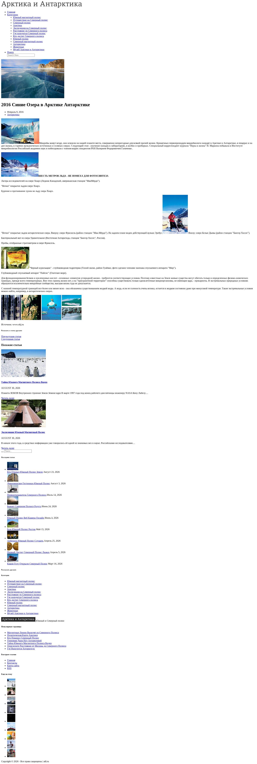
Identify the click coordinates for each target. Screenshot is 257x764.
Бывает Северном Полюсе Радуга (24, 506)
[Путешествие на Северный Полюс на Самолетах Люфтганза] (11, 747)
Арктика (17, 25)
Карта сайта (13, 665)
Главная (11, 12)
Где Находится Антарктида (21, 648)
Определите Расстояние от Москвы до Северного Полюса (36, 646)
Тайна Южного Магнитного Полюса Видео (24, 382)
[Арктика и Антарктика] (41, 7)
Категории (12, 14)
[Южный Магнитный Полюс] (11, 703)
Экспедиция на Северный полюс (30, 28)
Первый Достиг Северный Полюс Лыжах (28, 552)
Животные (18, 47)
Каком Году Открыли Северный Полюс (27, 563)
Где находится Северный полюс (29, 33)
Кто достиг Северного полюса (28, 36)
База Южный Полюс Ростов (21, 529)
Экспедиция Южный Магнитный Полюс (23, 432)
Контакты (12, 663)
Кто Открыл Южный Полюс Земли (25, 472)
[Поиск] (2, 451)
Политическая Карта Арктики (22, 635)
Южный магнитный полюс (27, 17)
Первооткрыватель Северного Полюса (26, 495)
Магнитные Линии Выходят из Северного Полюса (33, 632)
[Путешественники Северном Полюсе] (11, 756)
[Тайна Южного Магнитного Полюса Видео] (23, 376)
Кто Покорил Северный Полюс (23, 638)
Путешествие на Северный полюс (30, 20)
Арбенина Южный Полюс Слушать (25, 541)
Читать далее (7, 398)
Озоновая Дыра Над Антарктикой (24, 640)
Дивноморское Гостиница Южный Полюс (28, 483)
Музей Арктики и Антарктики (28, 49)
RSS (9, 668)
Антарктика (19, 44)
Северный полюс (22, 22)
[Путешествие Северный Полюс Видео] (11, 730)
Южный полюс (21, 39)
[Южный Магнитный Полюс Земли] (11, 712)
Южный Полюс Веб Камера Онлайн (25, 518)
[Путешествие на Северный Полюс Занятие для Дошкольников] (11, 738)
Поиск (10, 52)
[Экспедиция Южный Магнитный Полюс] (23, 426)
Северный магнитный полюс (28, 41)
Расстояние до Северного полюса (30, 30)
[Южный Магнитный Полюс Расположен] (11, 721)
